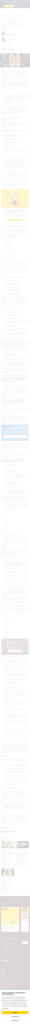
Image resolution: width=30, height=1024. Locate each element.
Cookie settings (15, 1020)
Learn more (5, 1008)
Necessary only (15, 1016)
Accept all (15, 1012)
